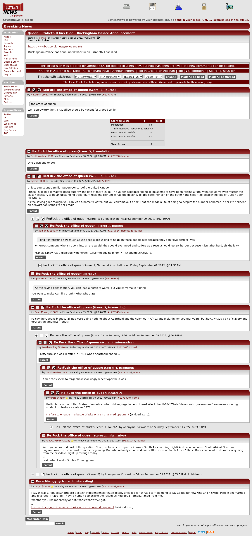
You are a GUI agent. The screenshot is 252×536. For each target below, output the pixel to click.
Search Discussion (222, 71)
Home (71, 532)
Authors (8, 49)
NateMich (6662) (40, 94)
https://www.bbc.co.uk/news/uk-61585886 (55, 46)
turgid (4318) (57, 398)
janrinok (43, 38)
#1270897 (112, 278)
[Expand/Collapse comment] (29, 90)
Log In (7, 74)
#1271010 (125, 372)
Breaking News (18, 26)
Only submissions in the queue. (225, 19)
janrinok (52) (96, 66)
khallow (110, 218)
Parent (33, 115)
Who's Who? (10, 124)
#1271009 (121, 347)
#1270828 (104, 181)
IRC (5, 117)
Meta (6, 99)
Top (180, 71)
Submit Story (11, 62)
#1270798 (114, 156)
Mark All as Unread (222, 77)
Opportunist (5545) (45, 278)
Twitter (7, 114)
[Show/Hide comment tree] (34, 90)
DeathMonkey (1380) (42, 156)
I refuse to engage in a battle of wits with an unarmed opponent (87, 414)
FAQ (6, 40)
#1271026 (109, 486)
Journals (8, 43)
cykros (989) (38, 181)
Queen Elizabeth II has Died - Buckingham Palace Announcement (81, 33)
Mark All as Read (192, 77)
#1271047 (129, 440)
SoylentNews (13, 10)
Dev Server (10, 130)
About (7, 37)
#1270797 (109, 94)
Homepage (127, 231)
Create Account (12, 71)
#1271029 (124, 398)
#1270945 (114, 312)
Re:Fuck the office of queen (65, 90)
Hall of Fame (10, 58)
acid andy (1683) (48, 231)
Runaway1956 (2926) (58, 440)
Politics (7, 102)
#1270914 (113, 231)
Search (8, 52)
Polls (6, 55)
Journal (125, 156)
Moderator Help (37, 519)
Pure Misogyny (48, 481)
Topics (7, 46)
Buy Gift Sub (11, 68)
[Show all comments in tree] (39, 90)
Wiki (6, 120)
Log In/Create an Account (156, 71)
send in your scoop (188, 19)
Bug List (8, 127)
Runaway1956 (117, 335)
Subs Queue (10, 65)
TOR (6, 133)
